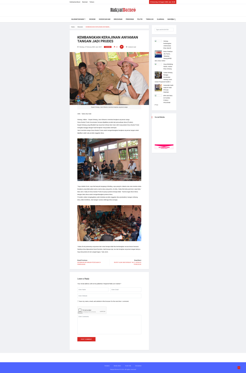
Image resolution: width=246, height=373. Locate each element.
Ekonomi (92, 19)
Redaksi (107, 366)
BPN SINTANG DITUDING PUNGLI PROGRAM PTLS (163, 100)
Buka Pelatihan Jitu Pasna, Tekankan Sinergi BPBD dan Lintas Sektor (164, 56)
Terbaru (91, 2)
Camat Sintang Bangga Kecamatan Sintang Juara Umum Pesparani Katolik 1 (163, 77)
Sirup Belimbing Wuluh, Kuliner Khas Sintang (168, 66)
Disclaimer (138, 366)
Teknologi (149, 19)
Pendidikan (130, 19)
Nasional (85, 2)
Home (73, 27)
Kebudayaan (118, 19)
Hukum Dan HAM (104, 19)
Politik (139, 19)
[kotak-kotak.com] (164, 146)
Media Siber (117, 366)
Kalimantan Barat (75, 2)
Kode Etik (128, 366)
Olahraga (160, 19)
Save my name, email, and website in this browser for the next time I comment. (104, 301)
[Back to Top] (239, 367)
